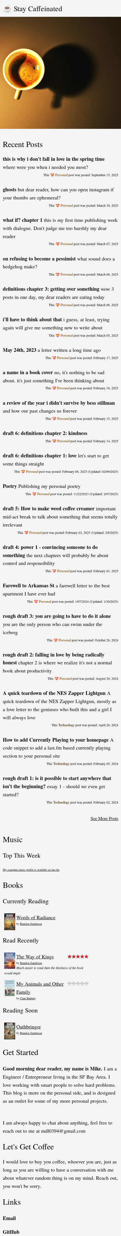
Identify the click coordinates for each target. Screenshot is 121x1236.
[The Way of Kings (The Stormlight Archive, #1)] (9, 966)
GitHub (11, 1231)
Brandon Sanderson (31, 924)
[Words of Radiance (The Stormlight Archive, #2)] (9, 928)
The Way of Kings (35, 956)
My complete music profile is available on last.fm (31, 870)
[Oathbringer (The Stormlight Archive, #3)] (9, 1037)
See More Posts (104, 818)
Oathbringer (28, 1026)
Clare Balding (28, 998)
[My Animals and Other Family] (9, 994)
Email (9, 1218)
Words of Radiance (35, 917)
